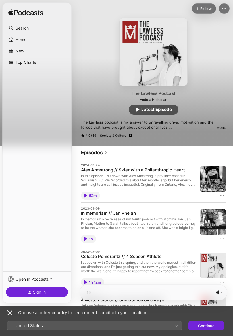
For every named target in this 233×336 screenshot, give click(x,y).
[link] (94, 152)
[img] (25, 13)
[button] (37, 28)
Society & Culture (113, 136)
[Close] (9, 312)
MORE (221, 128)
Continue (206, 325)
